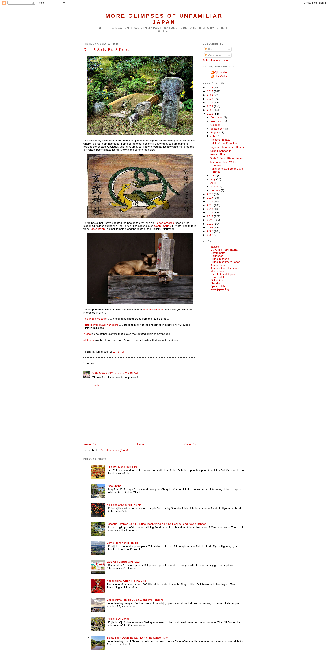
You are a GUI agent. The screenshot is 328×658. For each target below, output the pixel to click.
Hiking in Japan (220, 258)
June (213, 175)
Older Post (190, 444)
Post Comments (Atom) (114, 450)
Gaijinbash (217, 255)
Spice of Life (218, 286)
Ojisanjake (220, 72)
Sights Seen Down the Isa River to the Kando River (137, 637)
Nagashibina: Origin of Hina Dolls (126, 580)
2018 (210, 194)
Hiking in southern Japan (225, 261)
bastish (215, 246)
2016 (210, 201)
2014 (210, 208)
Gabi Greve (99, 372)
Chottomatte (218, 252)
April (213, 182)
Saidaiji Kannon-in (220, 150)
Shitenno (88, 339)
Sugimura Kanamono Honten (227, 147)
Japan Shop (218, 264)
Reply (95, 384)
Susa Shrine (114, 485)
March (214, 186)
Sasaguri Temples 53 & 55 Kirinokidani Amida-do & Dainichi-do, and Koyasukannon (156, 523)
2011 (210, 219)
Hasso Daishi (97, 228)
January (215, 190)
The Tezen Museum (95, 318)
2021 (210, 106)
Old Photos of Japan (223, 274)
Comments (214, 55)
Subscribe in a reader (216, 60)
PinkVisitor (217, 280)
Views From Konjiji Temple (122, 542)
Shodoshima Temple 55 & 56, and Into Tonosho (135, 599)
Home (140, 444)
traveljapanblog (220, 289)
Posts (211, 49)
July (213, 135)
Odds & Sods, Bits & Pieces (106, 49)
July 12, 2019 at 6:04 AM (123, 372)
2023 (210, 98)
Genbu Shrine (162, 225)
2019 (210, 113)
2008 (210, 231)
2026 (210, 87)
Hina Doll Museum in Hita (122, 466)
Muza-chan (217, 271)
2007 (210, 234)
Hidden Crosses (164, 222)
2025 (210, 91)
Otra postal (217, 277)
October (215, 124)
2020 (210, 109)
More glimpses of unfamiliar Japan (164, 19)
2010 (210, 223)
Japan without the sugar (225, 267)
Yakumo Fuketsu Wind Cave (124, 561)
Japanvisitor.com (153, 309)
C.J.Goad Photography (224, 249)
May (213, 179)
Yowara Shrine (218, 154)
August (214, 132)
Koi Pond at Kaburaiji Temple (124, 504)
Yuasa (87, 333)
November (217, 120)
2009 (210, 227)
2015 (210, 205)
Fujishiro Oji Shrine (118, 618)
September (217, 128)
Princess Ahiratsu (220, 139)
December (217, 117)
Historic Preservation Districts (100, 324)
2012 (210, 216)
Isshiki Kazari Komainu (223, 143)
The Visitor (220, 76)
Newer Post (90, 444)
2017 (210, 197)
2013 (210, 212)
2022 (210, 102)
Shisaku (215, 283)
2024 (210, 94)
